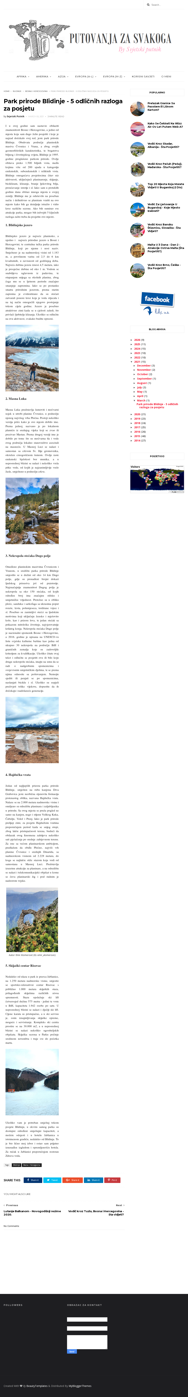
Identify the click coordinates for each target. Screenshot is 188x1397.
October (143, 374)
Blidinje (17, 91)
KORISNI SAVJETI (143, 76)
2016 (137, 431)
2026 (137, 340)
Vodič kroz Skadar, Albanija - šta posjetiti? (163, 145)
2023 (137, 353)
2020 (137, 414)
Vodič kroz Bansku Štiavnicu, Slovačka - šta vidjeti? (164, 228)
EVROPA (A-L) (84, 76)
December (144, 365)
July (140, 387)
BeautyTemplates (37, 1386)
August (142, 383)
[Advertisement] (157, 535)
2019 (137, 418)
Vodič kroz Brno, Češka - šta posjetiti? (164, 266)
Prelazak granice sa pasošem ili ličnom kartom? (161, 107)
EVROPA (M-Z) (112, 76)
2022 (137, 357)
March (141, 400)
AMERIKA (42, 76)
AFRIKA (21, 76)
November (144, 369)
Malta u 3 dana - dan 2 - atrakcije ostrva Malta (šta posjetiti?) (166, 248)
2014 (137, 440)
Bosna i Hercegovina (36, 91)
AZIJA (62, 76)
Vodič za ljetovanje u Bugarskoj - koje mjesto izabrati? (164, 208)
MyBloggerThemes (80, 1386)
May (140, 391)
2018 (137, 423)
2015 (137, 436)
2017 (137, 427)
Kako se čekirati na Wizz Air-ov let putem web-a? (165, 125)
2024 (137, 348)
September (145, 378)
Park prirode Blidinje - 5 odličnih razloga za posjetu (157, 405)
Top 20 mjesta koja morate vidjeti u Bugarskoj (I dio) (166, 185)
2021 (137, 361)
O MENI (166, 76)
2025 (137, 344)
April (140, 396)
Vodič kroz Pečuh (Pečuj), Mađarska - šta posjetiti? (165, 165)
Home (7, 91)
